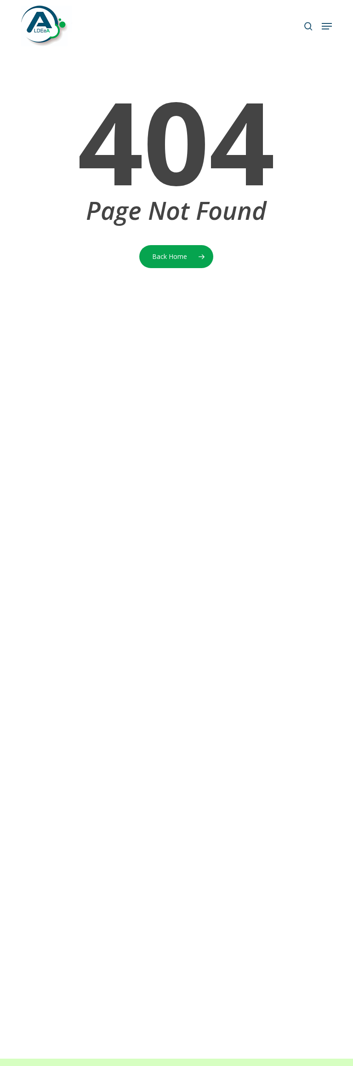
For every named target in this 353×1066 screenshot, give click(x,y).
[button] (327, 26)
